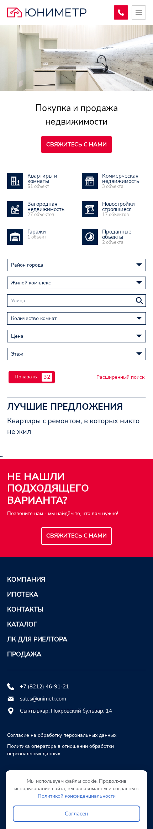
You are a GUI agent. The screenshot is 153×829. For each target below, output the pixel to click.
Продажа (24, 654)
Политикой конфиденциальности (77, 796)
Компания (26, 579)
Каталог (22, 624)
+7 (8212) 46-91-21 (44, 686)
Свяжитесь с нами (76, 144)
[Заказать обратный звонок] (121, 12)
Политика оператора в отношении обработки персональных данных (60, 750)
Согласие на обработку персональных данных (61, 735)
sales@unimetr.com (43, 698)
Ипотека (22, 594)
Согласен (76, 813)
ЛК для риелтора (37, 639)
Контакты (25, 609)
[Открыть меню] (139, 12)
